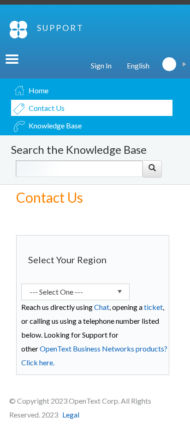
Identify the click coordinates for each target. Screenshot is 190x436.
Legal (70, 414)
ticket (153, 307)
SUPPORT (60, 28)
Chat (101, 307)
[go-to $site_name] (18, 29)
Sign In (101, 65)
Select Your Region (67, 259)
